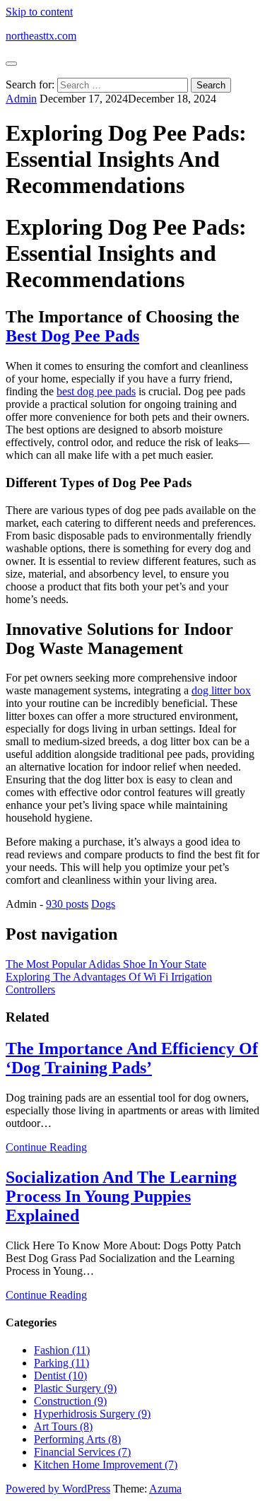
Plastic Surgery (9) (75, 1388)
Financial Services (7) (82, 1452)
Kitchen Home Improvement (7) (105, 1465)
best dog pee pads (96, 391)
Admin (21, 99)
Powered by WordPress (58, 1489)
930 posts (67, 904)
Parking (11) (61, 1363)
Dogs (103, 904)
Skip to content (39, 12)
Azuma (165, 1489)
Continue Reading (46, 1147)
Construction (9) (70, 1401)
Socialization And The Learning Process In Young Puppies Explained (121, 1196)
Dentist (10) (60, 1375)
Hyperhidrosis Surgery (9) (92, 1414)
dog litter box (221, 690)
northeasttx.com (41, 36)
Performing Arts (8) (77, 1439)
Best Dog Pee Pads (72, 336)
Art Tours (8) (63, 1426)
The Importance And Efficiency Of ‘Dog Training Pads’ (132, 1058)
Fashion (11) (62, 1350)
